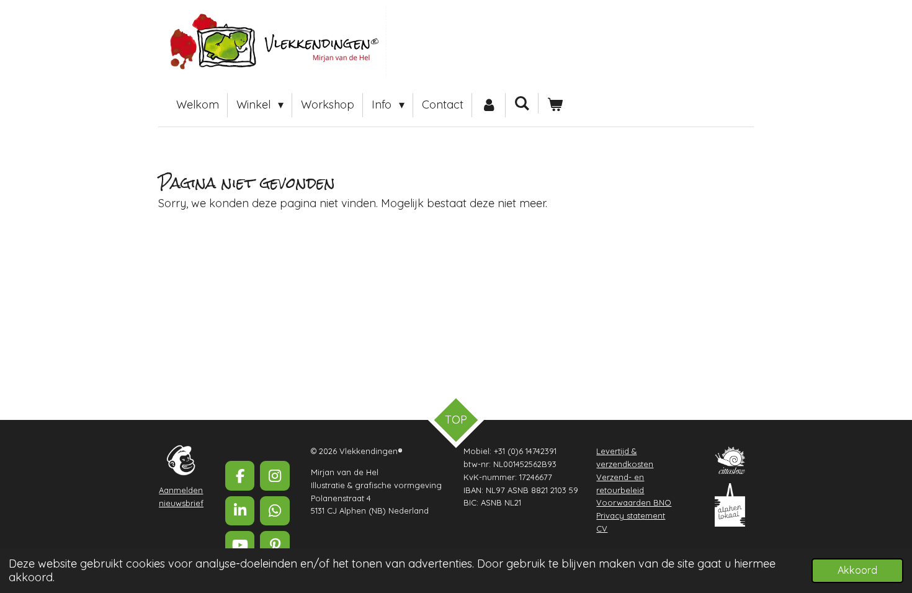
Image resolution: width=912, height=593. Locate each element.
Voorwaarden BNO (633, 502)
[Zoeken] (522, 103)
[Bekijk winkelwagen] (555, 105)
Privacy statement (630, 515)
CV (601, 528)
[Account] (488, 105)
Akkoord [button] (857, 570)
